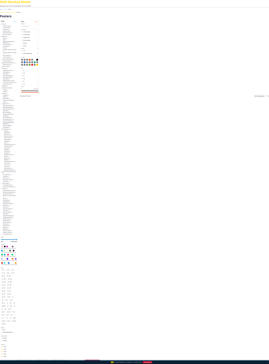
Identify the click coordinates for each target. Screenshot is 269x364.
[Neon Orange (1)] (25, 65)
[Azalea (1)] (22, 60)
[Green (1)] (35, 62)
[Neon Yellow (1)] (27, 65)
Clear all (15, 21)
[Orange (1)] (30, 60)
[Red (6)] (32, 65)
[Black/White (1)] (22, 62)
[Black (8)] (37, 60)
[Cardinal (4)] (30, 62)
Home (1, 9)
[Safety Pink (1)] (35, 65)
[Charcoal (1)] (32, 62)
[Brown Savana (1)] (27, 62)
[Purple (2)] (30, 65)
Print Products (12, 12)
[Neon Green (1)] (22, 65)
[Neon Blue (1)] (37, 62)
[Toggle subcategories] (1, 36)
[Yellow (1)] (37, 65)
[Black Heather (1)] (25, 60)
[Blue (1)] (25, 62)
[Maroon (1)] (27, 60)
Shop (5, 9)
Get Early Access (147, 362)
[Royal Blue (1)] (32, 60)
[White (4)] (35, 60)
